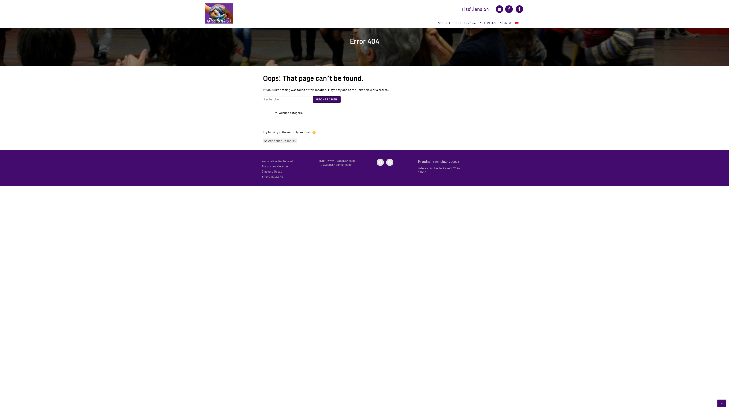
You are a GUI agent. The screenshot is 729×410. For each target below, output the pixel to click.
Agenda (505, 23)
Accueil (443, 23)
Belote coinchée (428, 168)
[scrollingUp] (721, 403)
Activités (488, 23)
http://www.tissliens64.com (337, 160)
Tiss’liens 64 (465, 23)
